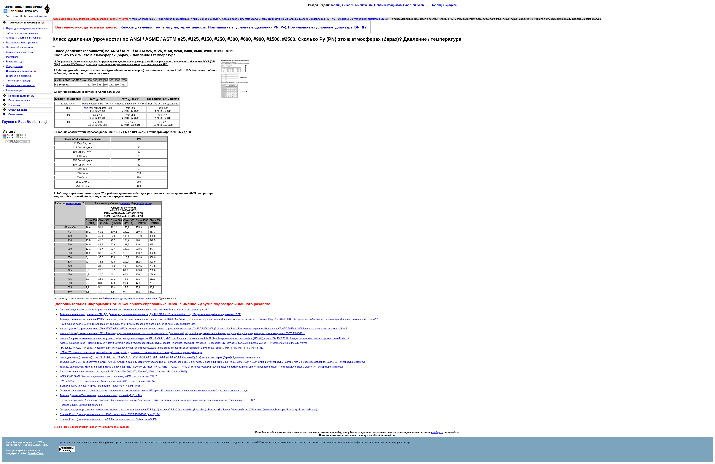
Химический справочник (19, 52)
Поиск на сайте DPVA (21, 95)
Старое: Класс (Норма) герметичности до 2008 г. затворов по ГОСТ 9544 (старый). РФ (108, 419)
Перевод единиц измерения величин (26, 28)
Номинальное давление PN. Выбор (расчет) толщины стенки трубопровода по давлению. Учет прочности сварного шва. (128, 323)
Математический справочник (22, 42)
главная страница (142, 19)
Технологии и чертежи (18, 80)
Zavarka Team (36, 453)
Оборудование (14, 66)
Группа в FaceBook (19, 122)
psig (86, 108)
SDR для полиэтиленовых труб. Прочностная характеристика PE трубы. (101, 385)
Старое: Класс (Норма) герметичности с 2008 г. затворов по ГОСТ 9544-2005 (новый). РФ (110, 414)
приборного (143, 203)
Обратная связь (18, 109)
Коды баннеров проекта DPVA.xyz (26, 442)
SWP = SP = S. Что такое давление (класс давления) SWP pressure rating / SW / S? (107, 381)
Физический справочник (19, 47)
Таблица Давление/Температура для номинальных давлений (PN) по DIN (101, 395)
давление (124, 203)
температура (73, 203)
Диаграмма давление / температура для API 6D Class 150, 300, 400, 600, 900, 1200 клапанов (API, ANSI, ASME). (124, 371)
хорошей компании (38, 16)
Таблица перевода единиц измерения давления (130, 298)
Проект (62, 442)
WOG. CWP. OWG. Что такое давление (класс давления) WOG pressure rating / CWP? (108, 376)
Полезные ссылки (19, 100)
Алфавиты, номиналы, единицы (24, 37)
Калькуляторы (14, 90)
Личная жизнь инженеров (20, 85)
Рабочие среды (14, 61)
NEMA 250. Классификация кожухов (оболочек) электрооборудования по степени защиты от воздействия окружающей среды (131, 352)
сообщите (437, 432)
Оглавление (15, 114)
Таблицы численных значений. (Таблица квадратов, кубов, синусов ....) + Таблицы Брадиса (394, 5)
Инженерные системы (18, 75)
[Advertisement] (27, 199)
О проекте (14, 105)
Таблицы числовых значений (22, 33)
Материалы (12, 56)
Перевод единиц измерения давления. (81, 404)
